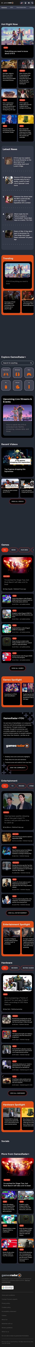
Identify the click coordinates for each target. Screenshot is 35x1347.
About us (4, 1319)
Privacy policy (6, 1303)
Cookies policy (6, 1307)
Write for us (5, 1331)
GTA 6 (11, 7)
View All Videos (17, 501)
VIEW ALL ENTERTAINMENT (17, 913)
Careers (4, 1315)
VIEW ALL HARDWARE (17, 1093)
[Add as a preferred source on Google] (8, 1287)
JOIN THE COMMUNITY (17, 767)
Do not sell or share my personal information (15, 1336)
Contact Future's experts (9, 1299)
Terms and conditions (8, 1295)
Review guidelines (7, 1327)
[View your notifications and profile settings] (29, 3)
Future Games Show (21, 7)
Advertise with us (7, 1323)
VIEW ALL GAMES (17, 668)
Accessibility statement (9, 1311)
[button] (32, 3)
